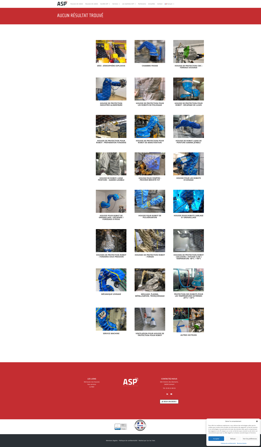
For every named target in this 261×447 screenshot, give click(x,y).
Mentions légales (242, 443)
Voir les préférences (250, 439)
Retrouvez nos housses (92, 382)
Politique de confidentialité (228, 443)
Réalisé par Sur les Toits (147, 440)
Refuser (233, 439)
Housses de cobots (91, 4)
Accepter (216, 439)
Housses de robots (76, 4)
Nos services (91, 384)
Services (115, 4)
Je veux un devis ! (169, 401)
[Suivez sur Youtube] (171, 394)
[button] (257, 421)
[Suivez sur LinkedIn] (167, 394)
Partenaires (142, 4)
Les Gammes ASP (128, 4)
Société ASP (104, 4)
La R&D (91, 387)
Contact (159, 4)
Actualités (151, 4)
